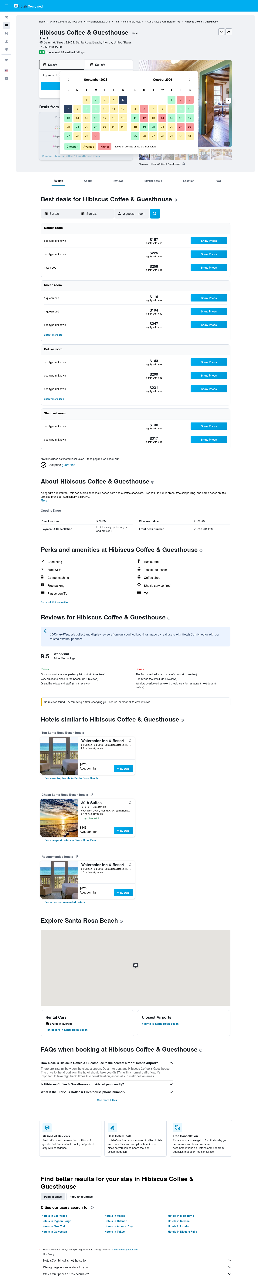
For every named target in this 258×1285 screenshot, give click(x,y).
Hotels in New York (54, 1226)
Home (42, 21)
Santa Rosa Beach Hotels (160, 21)
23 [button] (95, 127)
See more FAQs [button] (107, 1100)
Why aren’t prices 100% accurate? (66, 1274)
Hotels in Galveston (54, 1231)
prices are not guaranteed (125, 1249)
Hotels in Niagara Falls (182, 1231)
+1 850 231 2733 (50, 47)
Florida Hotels (94, 21)
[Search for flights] (6, 17)
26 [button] (122, 127)
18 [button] (113, 118)
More (44, 500)
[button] (6, 6)
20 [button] (68, 127)
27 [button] (68, 136)
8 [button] (86, 109)
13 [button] (68, 118)
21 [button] (77, 127)
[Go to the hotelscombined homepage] (28, 6)
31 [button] (189, 136)
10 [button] (104, 109)
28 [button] (77, 136)
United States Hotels (60, 21)
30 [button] (95, 136)
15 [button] (86, 118)
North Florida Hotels (124, 21)
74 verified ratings (73, 52)
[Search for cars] (6, 33)
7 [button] (77, 109)
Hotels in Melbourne (181, 1216)
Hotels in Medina (179, 1221)
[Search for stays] (6, 25)
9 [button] (96, 109)
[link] (71, 778)
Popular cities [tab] (53, 1196)
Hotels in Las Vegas (54, 1216)
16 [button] (95, 118)
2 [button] (96, 100)
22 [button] (86, 127)
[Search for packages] (6, 41)
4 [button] (114, 100)
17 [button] (104, 118)
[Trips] (6, 60)
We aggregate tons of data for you (65, 1267)
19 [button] (122, 118)
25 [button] (113, 127)
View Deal (123, 768)
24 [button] (104, 127)
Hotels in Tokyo (115, 1231)
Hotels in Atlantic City (119, 1226)
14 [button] (77, 118)
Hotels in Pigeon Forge (56, 1221)
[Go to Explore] (6, 49)
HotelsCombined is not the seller (65, 1260)
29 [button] (86, 136)
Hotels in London (179, 1226)
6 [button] (68, 109)
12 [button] (122, 109)
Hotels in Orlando (116, 1221)
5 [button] (123, 100)
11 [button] (113, 109)
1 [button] (86, 100)
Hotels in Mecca (115, 1216)
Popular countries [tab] (81, 1196)
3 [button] (105, 100)
